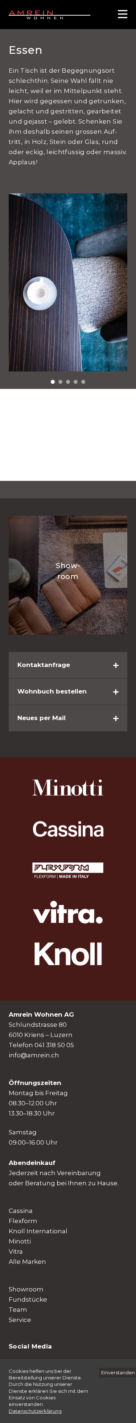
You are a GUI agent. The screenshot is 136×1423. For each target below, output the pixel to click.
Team (18, 1309)
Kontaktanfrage (43, 664)
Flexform (23, 1221)
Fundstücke (28, 1299)
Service (20, 1319)
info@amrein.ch (34, 1055)
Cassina (21, 1210)
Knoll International (38, 1231)
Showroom (26, 1289)
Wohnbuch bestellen (52, 691)
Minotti (20, 1241)
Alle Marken (27, 1261)
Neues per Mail (41, 717)
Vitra (16, 1251)
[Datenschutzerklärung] (35, 1411)
